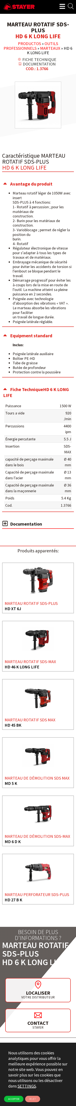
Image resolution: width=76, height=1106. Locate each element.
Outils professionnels (31, 46)
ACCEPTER (13, 1098)
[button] (38, 183)
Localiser (38, 993)
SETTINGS (27, 1086)
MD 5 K (11, 783)
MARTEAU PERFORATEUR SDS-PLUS (37, 894)
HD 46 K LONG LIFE (22, 666)
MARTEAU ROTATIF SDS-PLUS (31, 603)
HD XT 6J (13, 608)
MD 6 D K (13, 841)
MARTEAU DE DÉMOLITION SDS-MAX (37, 836)
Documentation (26, 524)
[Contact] (38, 1015)
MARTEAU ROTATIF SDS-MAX (30, 661)
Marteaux (50, 48)
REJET (32, 1098)
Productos (29, 43)
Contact (38, 1023)
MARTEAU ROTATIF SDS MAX (30, 719)
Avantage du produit (31, 184)
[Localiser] (38, 985)
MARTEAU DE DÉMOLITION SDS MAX (37, 778)
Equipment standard (31, 336)
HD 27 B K (13, 899)
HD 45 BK (13, 725)
